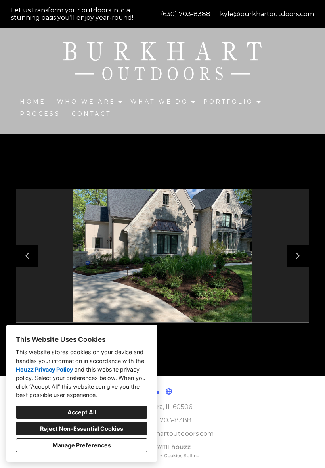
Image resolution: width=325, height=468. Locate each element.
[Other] (169, 391)
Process (40, 113)
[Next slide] (298, 256)
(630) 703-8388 (185, 14)
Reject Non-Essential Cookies (81, 428)
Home (33, 101)
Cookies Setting (181, 455)
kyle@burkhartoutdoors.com (267, 14)
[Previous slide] (27, 256)
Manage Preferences (82, 445)
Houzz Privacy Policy (44, 369)
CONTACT (91, 113)
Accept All (81, 412)
